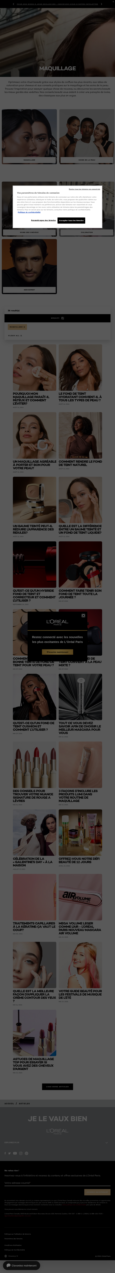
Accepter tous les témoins (71, 220)
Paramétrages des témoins (43, 220)
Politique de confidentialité (29, 212)
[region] (57, 206)
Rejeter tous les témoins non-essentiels (84, 189)
